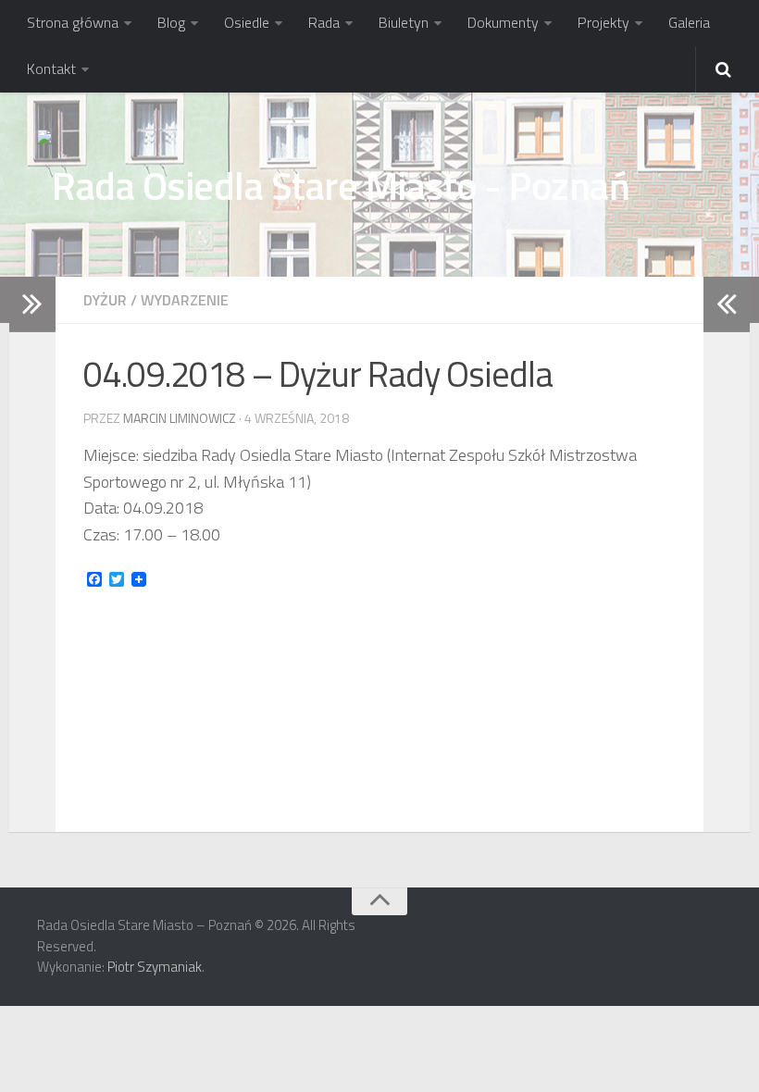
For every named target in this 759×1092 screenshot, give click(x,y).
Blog (171, 22)
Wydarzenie (185, 300)
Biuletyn (404, 22)
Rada (324, 22)
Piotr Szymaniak (154, 966)
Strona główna (72, 22)
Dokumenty (503, 22)
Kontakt (51, 68)
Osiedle (246, 22)
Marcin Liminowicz (179, 418)
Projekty (603, 22)
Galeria (689, 22)
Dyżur (105, 300)
